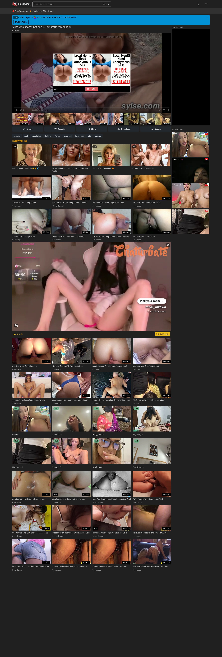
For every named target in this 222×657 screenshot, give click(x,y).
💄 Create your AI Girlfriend (42, 11)
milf (89, 136)
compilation (36, 136)
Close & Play (91, 89)
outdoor (98, 136)
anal (26, 136)
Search (106, 4)
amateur (17, 136)
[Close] (207, 17)
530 (15, 31)
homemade (79, 136)
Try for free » (21, 22)
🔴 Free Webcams (20, 11)
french (57, 136)
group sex (67, 136)
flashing (48, 136)
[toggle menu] (192, 4)
